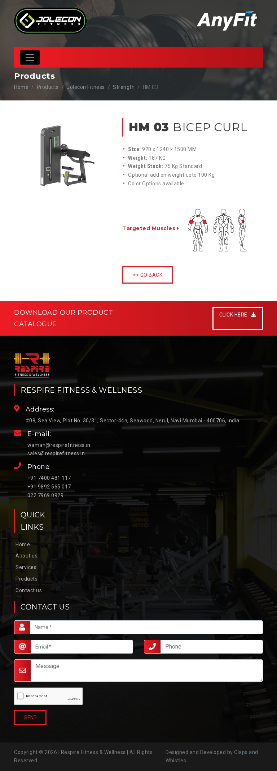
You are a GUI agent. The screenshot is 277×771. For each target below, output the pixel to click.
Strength (124, 87)
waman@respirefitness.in (59, 445)
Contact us (29, 590)
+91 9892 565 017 (49, 487)
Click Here (235, 315)
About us (27, 556)
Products (27, 579)
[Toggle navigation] (30, 57)
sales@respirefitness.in (56, 453)
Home (21, 87)
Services (26, 567)
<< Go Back (147, 275)
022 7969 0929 (45, 495)
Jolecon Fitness (86, 87)
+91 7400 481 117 (49, 478)
